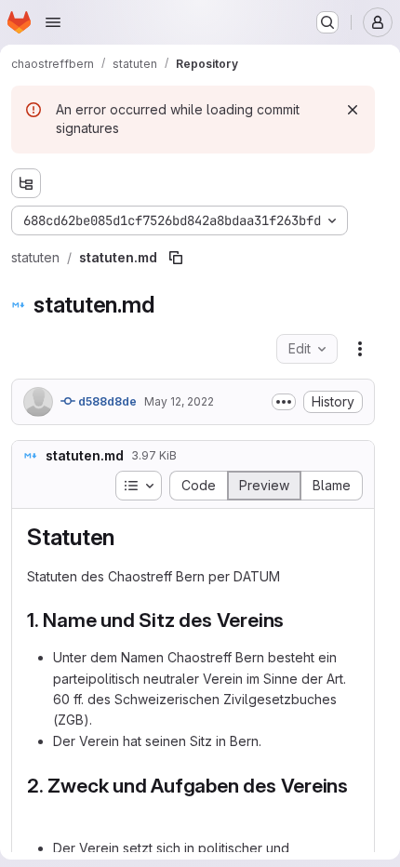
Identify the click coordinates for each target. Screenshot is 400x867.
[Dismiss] (352, 110)
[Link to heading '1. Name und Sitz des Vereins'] (294, 620)
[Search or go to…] (327, 22)
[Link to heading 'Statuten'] (126, 537)
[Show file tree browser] (26, 183)
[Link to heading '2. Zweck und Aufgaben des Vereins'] (37, 810)
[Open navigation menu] (53, 22)
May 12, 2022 (179, 401)
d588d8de (106, 401)
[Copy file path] (176, 258)
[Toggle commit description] (284, 401)
